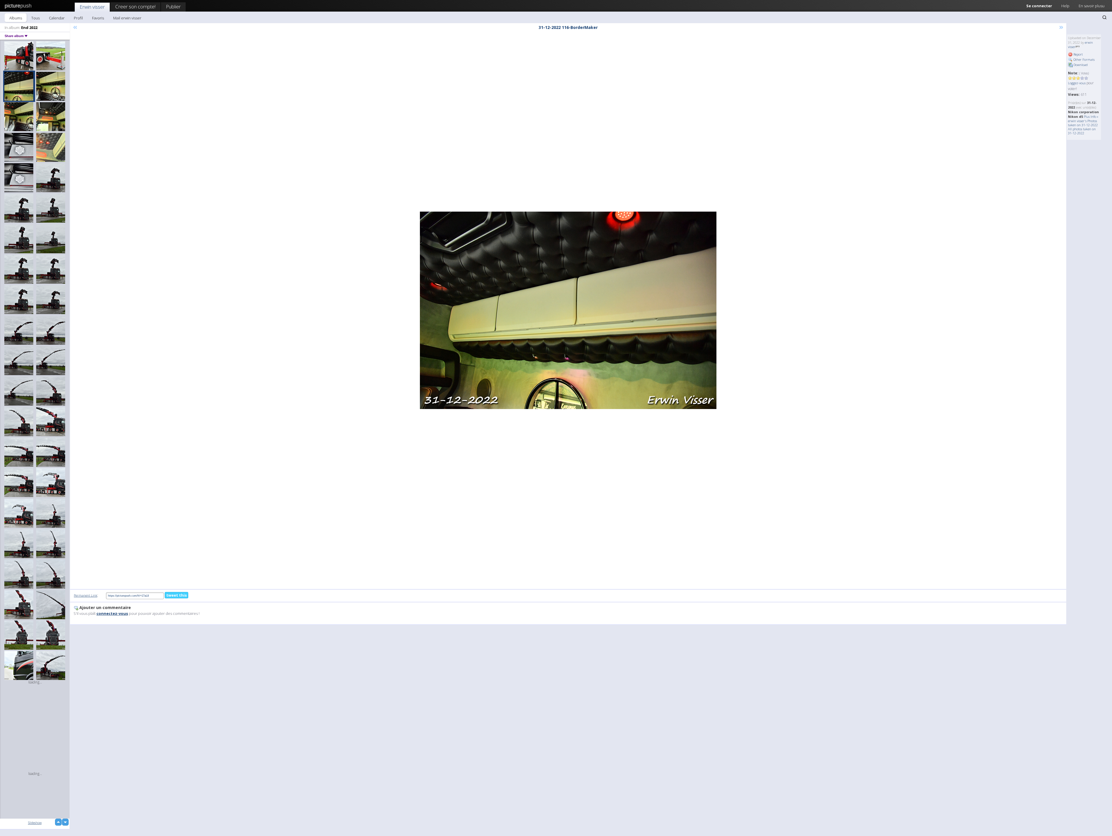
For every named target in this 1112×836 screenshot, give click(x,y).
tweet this (176, 595)
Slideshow (35, 822)
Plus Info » (1091, 116)
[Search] (1104, 17)
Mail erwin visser (127, 18)
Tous (35, 18)
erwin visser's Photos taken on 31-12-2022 (1083, 123)
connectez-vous (112, 613)
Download (1080, 65)
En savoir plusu (1091, 5)
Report (1078, 54)
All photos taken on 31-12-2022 (1082, 131)
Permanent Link (85, 595)
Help (1065, 5)
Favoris (98, 18)
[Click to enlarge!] (568, 310)
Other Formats (1084, 59)
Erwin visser (92, 6)
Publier (173, 6)
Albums (15, 18)
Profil (78, 18)
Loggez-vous (1077, 83)
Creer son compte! (135, 6)
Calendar (57, 18)
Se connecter (1039, 5)
